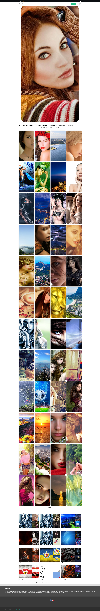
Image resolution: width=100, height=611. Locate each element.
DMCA (19, 609)
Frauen (47, 127)
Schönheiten (43, 127)
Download (73, 3)
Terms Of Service (16, 609)
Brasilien (51, 127)
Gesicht (57, 127)
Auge (54, 127)
